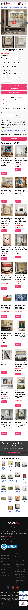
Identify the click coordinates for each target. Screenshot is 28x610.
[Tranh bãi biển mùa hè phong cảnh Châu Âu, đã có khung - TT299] (7, 211)
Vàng (21, 73)
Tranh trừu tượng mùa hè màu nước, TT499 (6, 192)
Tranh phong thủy (3, 468)
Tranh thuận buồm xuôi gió (10, 468)
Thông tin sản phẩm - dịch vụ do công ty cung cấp (20, 575)
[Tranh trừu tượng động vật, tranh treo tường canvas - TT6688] (21, 211)
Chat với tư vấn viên (14, 453)
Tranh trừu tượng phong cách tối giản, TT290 (20, 192)
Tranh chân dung (24, 481)
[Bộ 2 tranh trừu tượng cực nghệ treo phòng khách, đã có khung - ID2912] (21, 383)
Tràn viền (19, 77)
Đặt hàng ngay (14, 88)
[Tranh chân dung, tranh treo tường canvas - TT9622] (21, 326)
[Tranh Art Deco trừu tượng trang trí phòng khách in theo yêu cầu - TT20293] (7, 151)
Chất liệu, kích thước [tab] (20, 116)
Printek (9, 604)
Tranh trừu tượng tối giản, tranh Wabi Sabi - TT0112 (7, 249)
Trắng (4, 77)
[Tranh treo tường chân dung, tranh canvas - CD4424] (7, 298)
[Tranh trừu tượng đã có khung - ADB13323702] (21, 298)
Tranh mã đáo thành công (17, 492)
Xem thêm (14, 138)
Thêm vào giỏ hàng (14, 85)
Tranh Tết (17, 502)
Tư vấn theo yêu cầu (14, 92)
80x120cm (6, 58)
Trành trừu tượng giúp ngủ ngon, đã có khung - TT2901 (20, 277)
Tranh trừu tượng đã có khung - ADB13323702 (20, 307)
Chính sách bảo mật (19, 581)
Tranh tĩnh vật (10, 493)
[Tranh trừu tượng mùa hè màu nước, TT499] (7, 183)
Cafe (11, 77)
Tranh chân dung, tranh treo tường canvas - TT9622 (20, 335)
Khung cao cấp (7, 81)
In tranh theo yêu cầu (20, 560)
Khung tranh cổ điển (19, 552)
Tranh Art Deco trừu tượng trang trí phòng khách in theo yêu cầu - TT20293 (7, 162)
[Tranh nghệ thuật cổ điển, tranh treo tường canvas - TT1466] (7, 326)
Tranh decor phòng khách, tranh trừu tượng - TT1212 (21, 424)
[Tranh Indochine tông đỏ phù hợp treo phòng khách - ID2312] (7, 268)
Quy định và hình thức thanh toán (20, 570)
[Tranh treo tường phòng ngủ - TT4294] (7, 383)
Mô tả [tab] (7, 116)
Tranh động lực (5, 555)
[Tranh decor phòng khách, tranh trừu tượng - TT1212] (21, 415)
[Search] (22, 4)
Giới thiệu (4, 572)
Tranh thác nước (3, 481)
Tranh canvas (5, 552)
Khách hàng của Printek (6, 568)
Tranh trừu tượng (4, 112)
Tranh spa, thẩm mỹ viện (3, 492)
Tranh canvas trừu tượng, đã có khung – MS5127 (21, 364)
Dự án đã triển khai (6, 576)
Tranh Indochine (10, 512)
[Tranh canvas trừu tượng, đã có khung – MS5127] (21, 355)
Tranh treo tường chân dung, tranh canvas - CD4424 (6, 307)
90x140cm (16, 62)
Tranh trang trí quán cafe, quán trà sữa (17, 480)
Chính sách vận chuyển (19, 565)
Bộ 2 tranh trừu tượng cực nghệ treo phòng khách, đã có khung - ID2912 (20, 394)
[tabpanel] (14, 128)
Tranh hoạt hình (24, 468)
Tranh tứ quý (24, 502)
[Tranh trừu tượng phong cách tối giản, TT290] (21, 183)
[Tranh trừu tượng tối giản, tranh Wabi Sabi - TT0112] (7, 240)
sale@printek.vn (8, 541)
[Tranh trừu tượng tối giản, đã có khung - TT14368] (7, 415)
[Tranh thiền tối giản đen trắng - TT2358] (21, 240)
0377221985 (8, 536)
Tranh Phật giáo (17, 468)
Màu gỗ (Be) (12, 73)
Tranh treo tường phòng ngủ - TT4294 (6, 392)
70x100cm (6, 62)
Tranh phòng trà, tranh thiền (17, 512)
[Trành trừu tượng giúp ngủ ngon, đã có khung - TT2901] (21, 268)
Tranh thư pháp (10, 481)
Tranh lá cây (24, 493)
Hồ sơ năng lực (5, 564)
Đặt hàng (4, 173)
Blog (2, 561)
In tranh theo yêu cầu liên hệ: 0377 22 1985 (13, 0)
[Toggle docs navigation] (25, 3)
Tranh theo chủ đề (20, 557)
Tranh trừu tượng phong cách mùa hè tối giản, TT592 (21, 160)
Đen (4, 73)
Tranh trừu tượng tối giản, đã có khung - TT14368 (6, 424)
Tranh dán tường (6, 558)
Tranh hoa (3, 502)
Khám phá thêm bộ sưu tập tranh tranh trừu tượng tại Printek (13, 131)
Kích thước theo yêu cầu (9, 66)
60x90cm (15, 58)
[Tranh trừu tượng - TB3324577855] (7, 355)
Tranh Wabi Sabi (10, 502)
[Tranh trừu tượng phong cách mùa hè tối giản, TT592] (21, 151)
